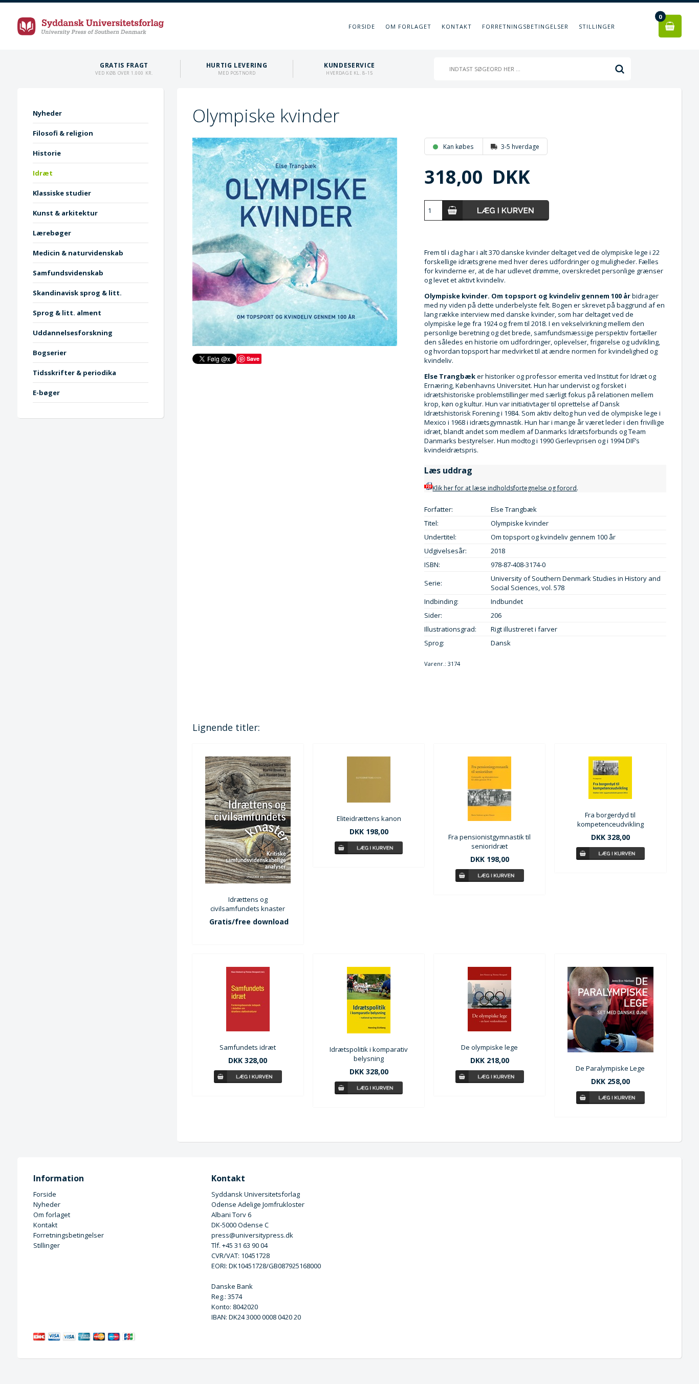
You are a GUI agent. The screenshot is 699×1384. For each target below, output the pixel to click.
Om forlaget (408, 26)
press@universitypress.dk (252, 1235)
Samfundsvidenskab (68, 272)
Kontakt (457, 26)
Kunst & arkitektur (65, 213)
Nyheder (47, 113)
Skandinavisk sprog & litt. (77, 292)
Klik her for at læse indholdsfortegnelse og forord (504, 488)
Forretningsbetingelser (525, 26)
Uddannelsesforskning (73, 332)
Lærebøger (52, 232)
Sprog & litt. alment (67, 312)
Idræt (43, 173)
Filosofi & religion (63, 133)
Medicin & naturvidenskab (78, 252)
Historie (47, 153)
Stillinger (597, 26)
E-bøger (46, 392)
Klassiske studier (62, 193)
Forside (361, 26)
